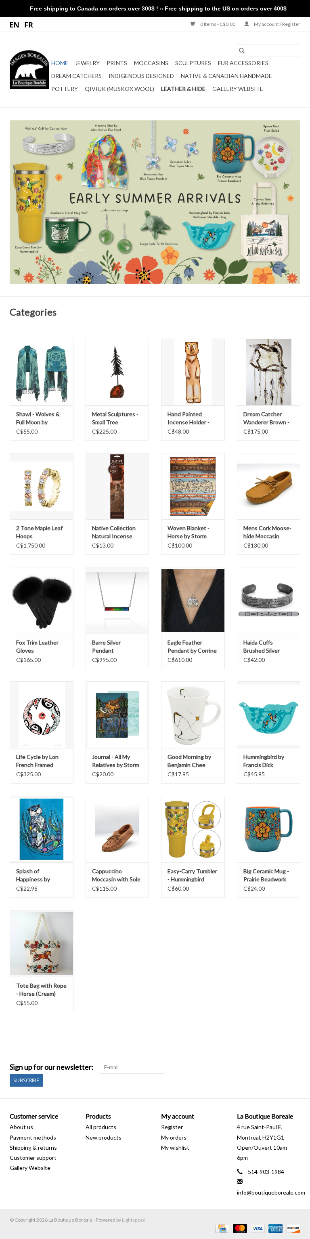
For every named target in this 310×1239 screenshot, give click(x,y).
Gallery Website (237, 88)
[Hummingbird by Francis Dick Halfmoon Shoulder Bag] (269, 714)
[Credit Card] (221, 1228)
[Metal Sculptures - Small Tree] (117, 372)
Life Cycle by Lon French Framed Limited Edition (37, 761)
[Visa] (257, 1228)
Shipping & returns (33, 1147)
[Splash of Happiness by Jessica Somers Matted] (41, 829)
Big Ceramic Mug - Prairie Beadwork (266, 875)
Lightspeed (134, 1220)
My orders (173, 1137)
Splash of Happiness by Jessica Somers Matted (35, 875)
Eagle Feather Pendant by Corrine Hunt (192, 647)
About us (21, 1126)
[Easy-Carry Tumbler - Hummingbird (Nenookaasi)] (193, 829)
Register (172, 1126)
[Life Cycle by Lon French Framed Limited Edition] (41, 714)
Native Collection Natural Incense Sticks (114, 532)
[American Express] (274, 1228)
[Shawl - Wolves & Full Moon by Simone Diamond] (41, 372)
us (15, 24)
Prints (117, 62)
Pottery (64, 88)
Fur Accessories (243, 62)
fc (29, 24)
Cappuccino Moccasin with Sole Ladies (116, 875)
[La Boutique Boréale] (29, 69)
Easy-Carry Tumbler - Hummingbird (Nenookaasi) (192, 875)
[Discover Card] (291, 1228)
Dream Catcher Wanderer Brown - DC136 (266, 418)
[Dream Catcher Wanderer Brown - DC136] (269, 372)
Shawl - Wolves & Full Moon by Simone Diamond (38, 418)
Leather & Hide (183, 88)
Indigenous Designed (141, 75)
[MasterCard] (239, 1228)
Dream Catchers (76, 75)
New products (103, 1137)
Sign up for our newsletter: (52, 1067)
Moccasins (151, 62)
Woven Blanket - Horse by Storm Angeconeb (188, 532)
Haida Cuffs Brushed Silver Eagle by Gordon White (264, 647)
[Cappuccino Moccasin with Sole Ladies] (117, 829)
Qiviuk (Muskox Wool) (119, 88)
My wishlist (175, 1147)
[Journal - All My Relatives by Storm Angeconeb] (117, 714)
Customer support (33, 1157)
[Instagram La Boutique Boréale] (293, 1067)
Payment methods (33, 1137)
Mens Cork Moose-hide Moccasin (267, 532)
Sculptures (193, 62)
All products (101, 1126)
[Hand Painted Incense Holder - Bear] (193, 372)
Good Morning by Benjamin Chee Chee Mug (189, 761)
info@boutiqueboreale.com (271, 1192)
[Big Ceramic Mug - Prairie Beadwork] (269, 829)
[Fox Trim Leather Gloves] (41, 600)
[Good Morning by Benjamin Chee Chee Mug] (193, 714)
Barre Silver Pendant (106, 646)
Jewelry (87, 62)
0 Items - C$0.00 (217, 24)
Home (59, 62)
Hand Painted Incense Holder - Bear (188, 418)
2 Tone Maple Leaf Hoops (39, 532)
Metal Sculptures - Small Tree (115, 418)
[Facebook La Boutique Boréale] (279, 1067)
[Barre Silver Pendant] (117, 600)
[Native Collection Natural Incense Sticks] (117, 486)
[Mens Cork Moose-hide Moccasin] (269, 486)
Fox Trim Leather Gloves (37, 646)
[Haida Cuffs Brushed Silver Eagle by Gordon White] (269, 600)
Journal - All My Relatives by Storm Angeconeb (115, 761)
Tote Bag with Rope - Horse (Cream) (41, 989)
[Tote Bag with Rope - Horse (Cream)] (41, 943)
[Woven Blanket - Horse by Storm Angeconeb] (193, 486)
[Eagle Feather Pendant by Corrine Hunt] (193, 600)
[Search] (242, 50)
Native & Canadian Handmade (226, 75)
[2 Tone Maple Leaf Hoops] (41, 486)
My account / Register (276, 24)
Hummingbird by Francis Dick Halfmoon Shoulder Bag (267, 761)
